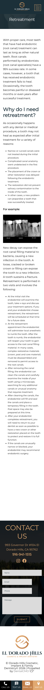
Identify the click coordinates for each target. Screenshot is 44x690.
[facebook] (25, 561)
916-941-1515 (22, 554)
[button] (38, 8)
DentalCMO (21, 671)
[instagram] (18, 561)
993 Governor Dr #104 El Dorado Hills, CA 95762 (22, 547)
